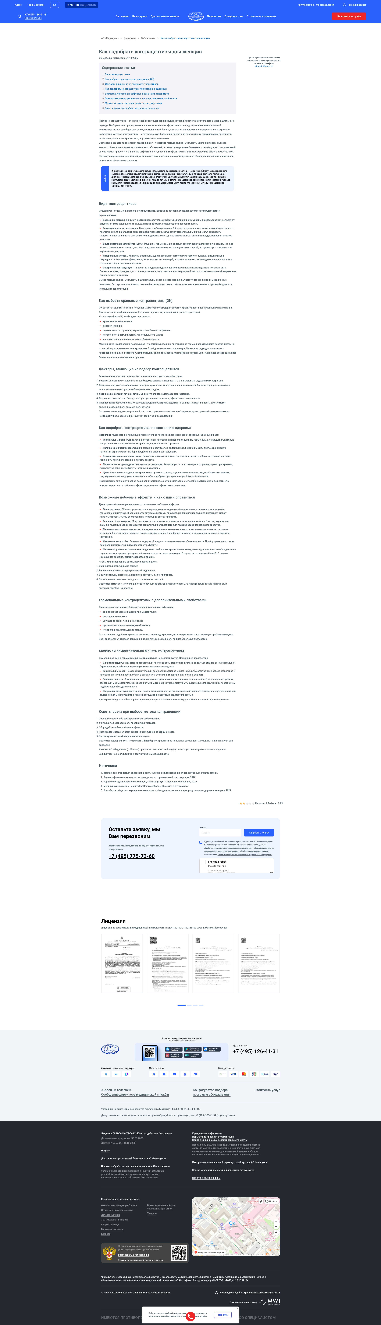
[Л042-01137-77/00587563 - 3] (213, 963)
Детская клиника (110, 1214)
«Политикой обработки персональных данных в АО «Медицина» (245, 854)
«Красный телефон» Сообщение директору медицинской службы (135, 1092)
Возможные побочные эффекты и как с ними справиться (137, 93)
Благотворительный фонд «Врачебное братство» (161, 1207)
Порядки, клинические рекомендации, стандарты (219, 1140)
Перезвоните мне (33, 18)
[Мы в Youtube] (174, 1074)
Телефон (203, 827)
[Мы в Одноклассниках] (185, 1074)
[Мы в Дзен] (164, 1074)
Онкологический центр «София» (119, 1205)
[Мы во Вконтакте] (195, 1074)
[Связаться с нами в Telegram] (105, 1074)
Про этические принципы (206, 1177)
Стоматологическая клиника (117, 1210)
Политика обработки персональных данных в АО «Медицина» (135, 1166)
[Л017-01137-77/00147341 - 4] (259, 963)
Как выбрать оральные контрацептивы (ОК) (129, 79)
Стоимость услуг (267, 1090)
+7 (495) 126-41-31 (36, 14)
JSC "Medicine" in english (114, 1219)
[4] (250, 803)
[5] (253, 803)
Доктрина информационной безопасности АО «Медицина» (133, 1158)
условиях (235, 851)
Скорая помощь (110, 1224)
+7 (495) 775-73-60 (132, 856)
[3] (247, 803)
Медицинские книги (112, 1229)
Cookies (176, 1313)
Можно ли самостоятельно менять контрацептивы (133, 103)
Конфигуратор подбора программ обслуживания (212, 1092)
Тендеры (152, 1213)
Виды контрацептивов (117, 74)
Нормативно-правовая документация (213, 1136)
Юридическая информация (207, 1133)
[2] (244, 803)
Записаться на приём (349, 16)
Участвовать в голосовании (133, 1254)
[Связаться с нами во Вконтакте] (116, 1074)
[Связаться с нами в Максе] (126, 1074)
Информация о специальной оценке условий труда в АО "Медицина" (229, 1162)
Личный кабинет (357, 4)
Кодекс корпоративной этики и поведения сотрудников (223, 1170)
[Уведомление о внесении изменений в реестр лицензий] (122, 963)
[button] (19, 16)
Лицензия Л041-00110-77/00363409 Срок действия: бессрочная (136, 1133)
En (54, 4)
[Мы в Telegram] (153, 1074)
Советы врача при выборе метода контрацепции (132, 108)
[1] (241, 803)
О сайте (105, 1150)
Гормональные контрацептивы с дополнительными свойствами (141, 98)
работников (133, 1177)
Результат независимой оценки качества (140, 1260)
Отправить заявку (259, 832)
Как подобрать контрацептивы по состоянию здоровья (136, 88)
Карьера (105, 1234)
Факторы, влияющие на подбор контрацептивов (132, 84)
